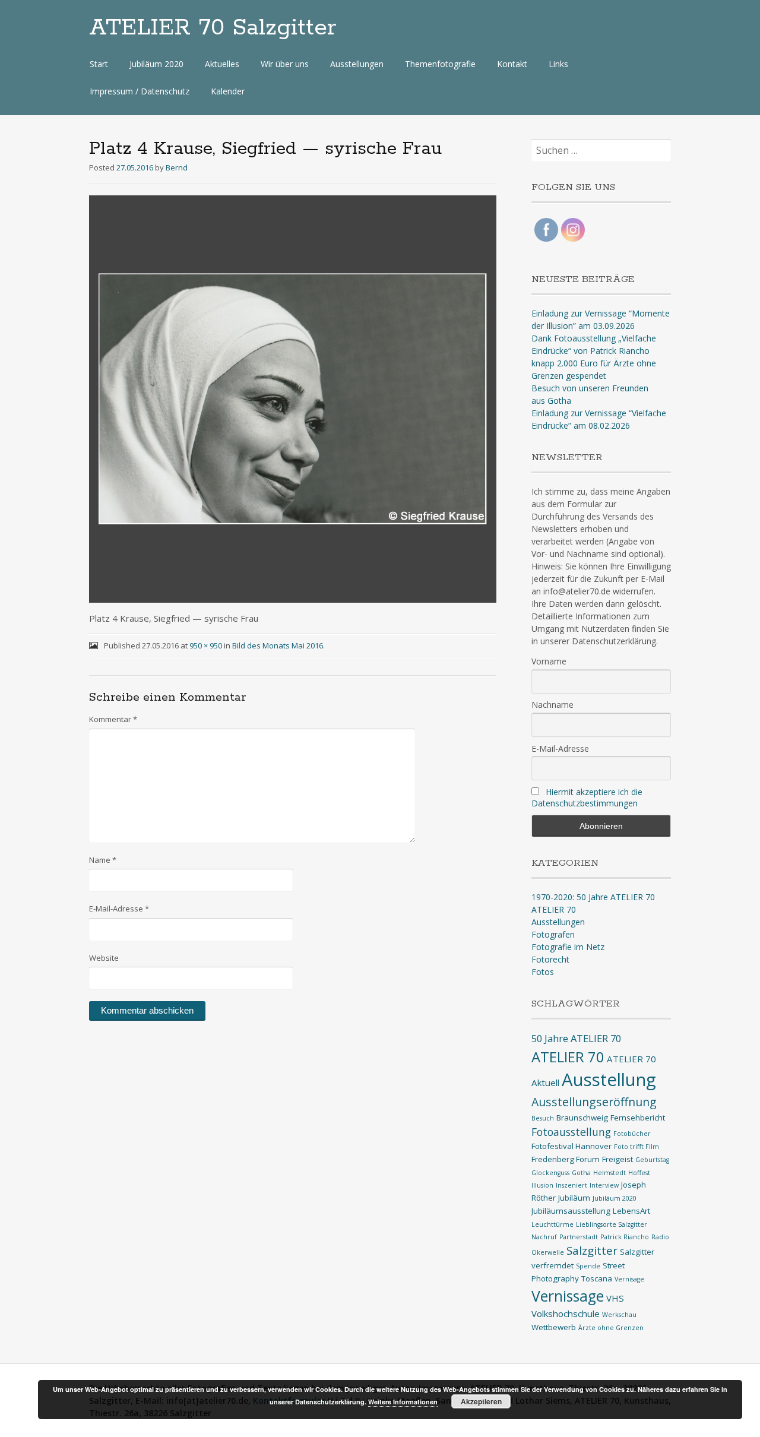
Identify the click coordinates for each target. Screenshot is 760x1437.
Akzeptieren (481, 1401)
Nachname (552, 704)
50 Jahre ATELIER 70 (576, 1038)
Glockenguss (550, 1173)
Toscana (596, 1278)
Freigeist (617, 1159)
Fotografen (553, 934)
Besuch (542, 1118)
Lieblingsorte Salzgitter (611, 1224)
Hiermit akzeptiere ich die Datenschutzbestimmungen (586, 797)
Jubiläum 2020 (156, 63)
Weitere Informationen (403, 1401)
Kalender (228, 91)
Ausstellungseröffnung (594, 1102)
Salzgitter (592, 1250)
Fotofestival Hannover (571, 1146)
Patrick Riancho (624, 1237)
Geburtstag (652, 1160)
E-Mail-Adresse (119, 908)
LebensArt (631, 1210)
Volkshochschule (565, 1313)
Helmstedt (609, 1173)
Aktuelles (222, 63)
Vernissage (567, 1296)
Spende (588, 1266)
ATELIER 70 (553, 909)
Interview (604, 1185)
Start (99, 63)
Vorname (548, 661)
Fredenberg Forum (565, 1159)
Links (558, 63)
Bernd (177, 167)
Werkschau (619, 1315)
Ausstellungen (357, 63)
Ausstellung (609, 1079)
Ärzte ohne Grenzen (611, 1328)
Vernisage (629, 1279)
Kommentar (113, 719)
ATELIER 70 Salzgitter (213, 28)
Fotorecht (550, 959)
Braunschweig (582, 1117)
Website (104, 957)
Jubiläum (574, 1197)
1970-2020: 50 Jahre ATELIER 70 (593, 897)
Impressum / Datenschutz (139, 91)
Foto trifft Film (636, 1146)
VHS (615, 1298)
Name (102, 859)
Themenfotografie (440, 63)
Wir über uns (285, 63)
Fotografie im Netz (567, 946)
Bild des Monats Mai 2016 (277, 645)
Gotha (581, 1173)
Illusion (542, 1185)
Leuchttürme (552, 1224)
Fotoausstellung (571, 1132)
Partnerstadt (578, 1237)
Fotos (542, 971)
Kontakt (512, 63)
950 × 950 (205, 645)
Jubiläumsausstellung (570, 1210)
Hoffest (639, 1173)
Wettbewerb (553, 1327)
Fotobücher (632, 1133)
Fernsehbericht (637, 1117)
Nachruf (544, 1237)
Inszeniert (571, 1185)
